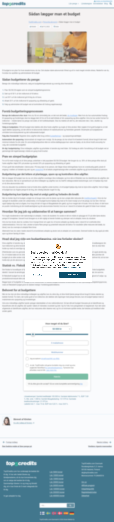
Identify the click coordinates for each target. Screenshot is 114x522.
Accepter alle (73, 275)
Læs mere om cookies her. (71, 268)
